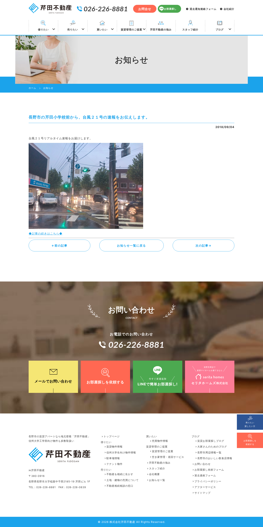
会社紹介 (229, 9)
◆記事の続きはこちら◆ (45, 233)
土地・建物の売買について (122, 480)
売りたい (72, 29)
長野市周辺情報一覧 (209, 452)
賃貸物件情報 (114, 446)
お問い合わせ (202, 463)
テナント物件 (114, 463)
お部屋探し (170, 9)
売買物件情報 (160, 440)
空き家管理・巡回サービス (168, 456)
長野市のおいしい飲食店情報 (214, 458)
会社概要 (154, 474)
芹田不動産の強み (161, 29)
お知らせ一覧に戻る (131, 245)
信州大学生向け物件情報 (121, 452)
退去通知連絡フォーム (203, 9)
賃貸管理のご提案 (131, 29)
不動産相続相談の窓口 (119, 485)
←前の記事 (59, 245)
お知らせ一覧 (157, 480)
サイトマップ (202, 492)
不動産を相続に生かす (119, 474)
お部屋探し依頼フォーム (209, 469)
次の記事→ (203, 245)
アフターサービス (205, 487)
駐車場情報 (113, 458)
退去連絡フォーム (205, 475)
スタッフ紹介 (190, 29)
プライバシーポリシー (207, 481)
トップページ (112, 436)
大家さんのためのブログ (212, 446)
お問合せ (144, 9)
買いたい (102, 29)
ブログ (220, 29)
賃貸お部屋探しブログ (210, 440)
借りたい (43, 29)
